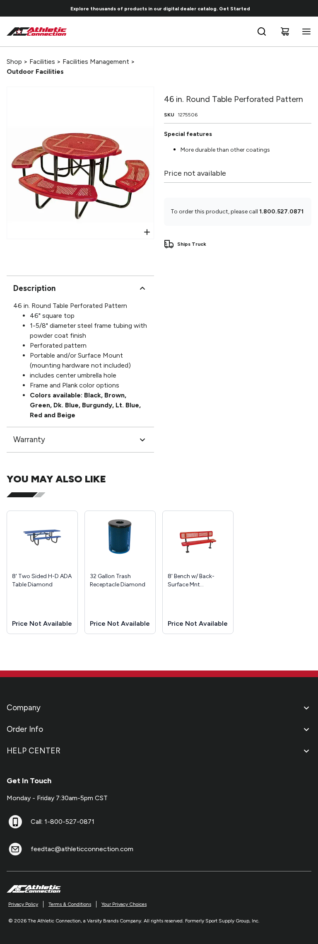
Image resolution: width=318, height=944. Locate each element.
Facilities (42, 61)
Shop (14, 61)
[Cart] (285, 31)
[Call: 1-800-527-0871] (15, 821)
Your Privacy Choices (124, 904)
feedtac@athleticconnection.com (82, 849)
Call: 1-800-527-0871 (62, 821)
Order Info (25, 729)
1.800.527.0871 (281, 211)
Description (34, 288)
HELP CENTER (33, 750)
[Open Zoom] (147, 232)
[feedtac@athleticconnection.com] (15, 849)
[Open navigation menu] (304, 31)
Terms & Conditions (69, 904)
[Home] (37, 31)
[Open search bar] (262, 31)
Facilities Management (96, 61)
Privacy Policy (23, 904)
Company (24, 707)
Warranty (29, 439)
